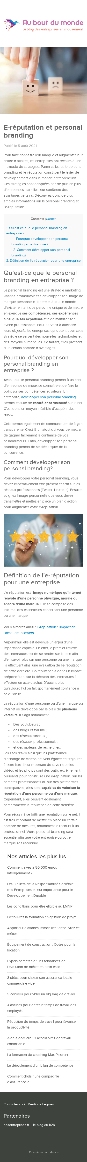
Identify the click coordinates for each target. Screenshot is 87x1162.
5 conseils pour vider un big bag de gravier (41, 994)
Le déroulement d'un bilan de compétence (40, 1066)
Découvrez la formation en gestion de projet (41, 917)
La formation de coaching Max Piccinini (37, 1055)
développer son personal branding (48, 397)
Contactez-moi (14, 1104)
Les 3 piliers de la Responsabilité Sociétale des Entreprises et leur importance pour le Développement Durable (40, 890)
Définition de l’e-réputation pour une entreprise (43, 261)
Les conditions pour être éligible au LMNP (39, 906)
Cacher (51, 219)
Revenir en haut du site (44, 1152)
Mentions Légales (41, 1104)
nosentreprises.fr (16, 1125)
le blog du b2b (44, 1125)
